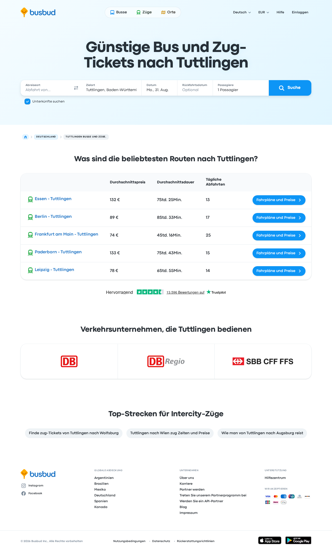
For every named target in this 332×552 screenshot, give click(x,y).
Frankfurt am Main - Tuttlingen (66, 234)
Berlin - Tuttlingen (53, 217)
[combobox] (46, 88)
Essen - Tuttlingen (53, 199)
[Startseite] (25, 137)
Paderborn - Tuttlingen (58, 252)
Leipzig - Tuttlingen (54, 270)
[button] (76, 87)
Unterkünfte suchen (48, 101)
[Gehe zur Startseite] (38, 12)
